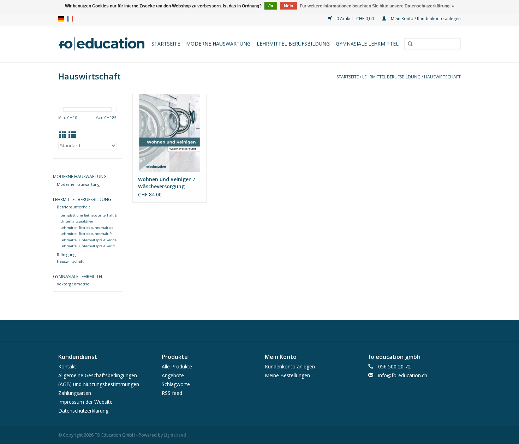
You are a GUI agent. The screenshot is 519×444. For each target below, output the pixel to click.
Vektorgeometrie (73, 283)
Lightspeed (175, 435)
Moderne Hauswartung (218, 43)
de (61, 19)
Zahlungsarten (74, 393)
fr (70, 19)
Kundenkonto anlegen (290, 366)
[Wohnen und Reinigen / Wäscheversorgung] (169, 133)
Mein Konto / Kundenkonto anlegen (425, 19)
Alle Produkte (177, 366)
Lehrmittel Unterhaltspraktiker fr (87, 246)
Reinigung (66, 254)
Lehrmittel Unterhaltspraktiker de (88, 240)
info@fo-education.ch (402, 375)
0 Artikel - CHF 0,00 (355, 19)
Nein (288, 6)
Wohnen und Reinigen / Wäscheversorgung (166, 183)
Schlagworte (176, 384)
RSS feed (172, 393)
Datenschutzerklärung (83, 410)
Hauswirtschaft (442, 77)
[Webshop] (102, 44)
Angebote (173, 375)
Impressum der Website (85, 401)
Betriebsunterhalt (73, 206)
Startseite (165, 43)
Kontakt (67, 366)
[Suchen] (410, 44)
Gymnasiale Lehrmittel (367, 43)
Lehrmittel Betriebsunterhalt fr (86, 233)
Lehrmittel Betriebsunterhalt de (86, 227)
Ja (270, 6)
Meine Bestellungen (287, 375)
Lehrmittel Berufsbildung (293, 43)
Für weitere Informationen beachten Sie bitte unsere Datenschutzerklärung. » (377, 6)
